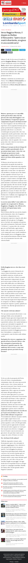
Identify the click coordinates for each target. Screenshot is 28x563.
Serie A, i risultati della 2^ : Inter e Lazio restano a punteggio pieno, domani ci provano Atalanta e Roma (16, 506)
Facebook (8, 49)
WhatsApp (15, 49)
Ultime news (4, 501)
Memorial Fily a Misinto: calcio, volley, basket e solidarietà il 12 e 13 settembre (16, 522)
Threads (4, 52)
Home (2, 29)
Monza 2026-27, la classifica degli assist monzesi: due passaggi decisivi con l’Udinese (16, 540)
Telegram (23, 49)
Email (11, 52)
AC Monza (8, 29)
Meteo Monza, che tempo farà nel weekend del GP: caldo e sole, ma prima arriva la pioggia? (16, 531)
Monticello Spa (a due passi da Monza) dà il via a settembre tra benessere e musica (16, 514)
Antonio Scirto (5, 46)
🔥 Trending (4, 476)
